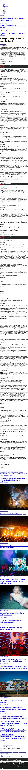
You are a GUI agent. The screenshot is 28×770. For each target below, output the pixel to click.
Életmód (4, 7)
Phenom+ (5, 12)
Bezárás (1, 768)
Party (4, 10)
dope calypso (24, 473)
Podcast (4, 11)
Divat (4, 4)
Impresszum (5, 742)
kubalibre (15, 471)
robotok (6, 473)
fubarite (14, 473)
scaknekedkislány (3, 472)
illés (18, 473)
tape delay (11, 473)
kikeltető (19, 471)
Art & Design (5, 6)
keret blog (10, 472)
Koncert (4, 8)
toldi (20, 473)
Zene (4, 3)
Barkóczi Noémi (7, 471)
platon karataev (15, 472)
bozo (12, 471)
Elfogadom (18, 760)
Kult (3, 5)
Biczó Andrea (3, 44)
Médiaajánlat (5, 744)
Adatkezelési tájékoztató (8, 745)
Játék (4, 13)
